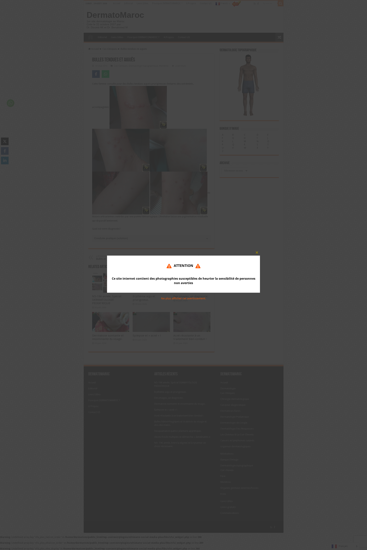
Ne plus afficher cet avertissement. (183, 298)
